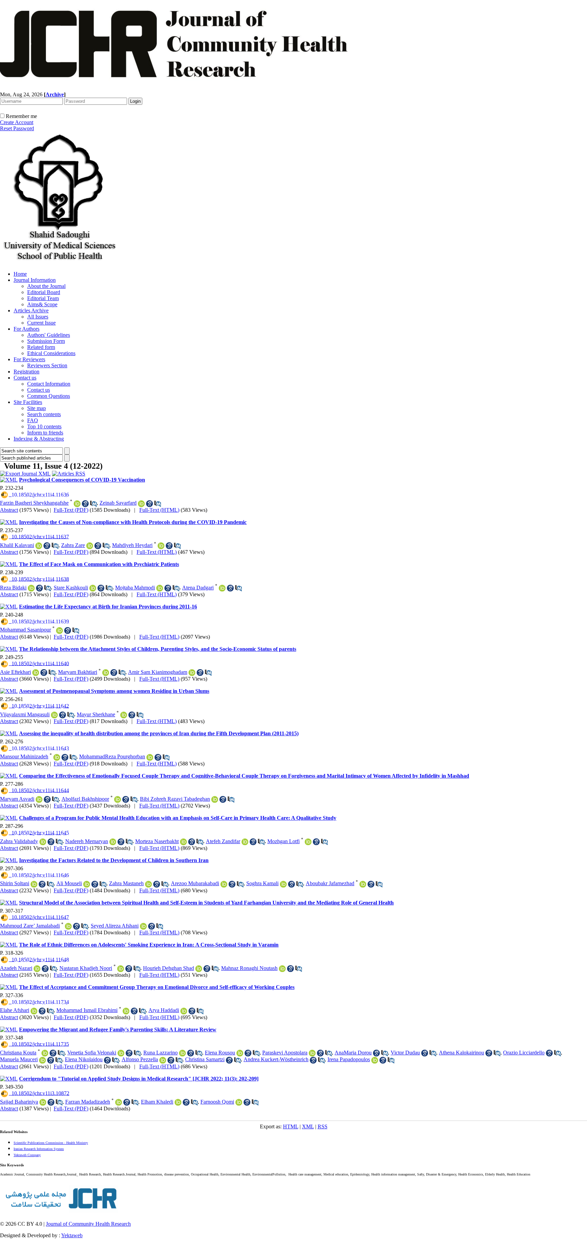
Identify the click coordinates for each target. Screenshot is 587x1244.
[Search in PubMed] (93, 503)
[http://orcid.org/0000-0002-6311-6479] (222, 588)
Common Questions (48, 396)
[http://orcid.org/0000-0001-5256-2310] (148, 884)
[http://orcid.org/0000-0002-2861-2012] (54, 715)
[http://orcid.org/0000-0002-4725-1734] (245, 841)
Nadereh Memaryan (86, 841)
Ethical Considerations (51, 353)
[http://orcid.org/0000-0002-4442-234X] (56, 757)
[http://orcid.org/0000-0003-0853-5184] (86, 884)
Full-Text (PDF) (71, 510)
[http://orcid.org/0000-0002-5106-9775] (105, 672)
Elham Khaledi (157, 1102)
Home (20, 274)
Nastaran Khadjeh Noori (85, 968)
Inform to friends (45, 432)
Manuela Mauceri (19, 1059)
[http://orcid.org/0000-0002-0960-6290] (161, 545)
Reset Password (17, 128)
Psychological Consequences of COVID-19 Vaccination (82, 480)
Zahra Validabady (19, 841)
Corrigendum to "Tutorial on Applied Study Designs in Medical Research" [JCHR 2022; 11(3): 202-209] (139, 1079)
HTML (290, 1126)
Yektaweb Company (27, 1155)
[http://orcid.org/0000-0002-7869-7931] (38, 545)
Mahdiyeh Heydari (132, 545)
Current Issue (41, 323)
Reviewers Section (47, 365)
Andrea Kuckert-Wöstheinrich (276, 1059)
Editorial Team (43, 298)
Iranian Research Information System (39, 1149)
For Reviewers (29, 359)
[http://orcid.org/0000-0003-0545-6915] (126, 1011)
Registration (26, 371)
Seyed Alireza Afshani (115, 926)
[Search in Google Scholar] (85, 503)
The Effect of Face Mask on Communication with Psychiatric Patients (99, 564)
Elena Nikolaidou (84, 1059)
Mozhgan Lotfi (283, 841)
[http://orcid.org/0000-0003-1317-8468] (183, 841)
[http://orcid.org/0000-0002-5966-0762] (198, 968)
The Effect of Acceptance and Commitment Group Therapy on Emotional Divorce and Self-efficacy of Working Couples (157, 987)
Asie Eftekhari (15, 672)
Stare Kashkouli (71, 587)
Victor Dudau (405, 1052)
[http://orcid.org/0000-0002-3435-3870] (77, 503)
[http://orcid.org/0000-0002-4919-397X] (223, 884)
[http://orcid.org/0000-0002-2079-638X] (44, 1053)
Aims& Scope (42, 304)
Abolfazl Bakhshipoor (85, 799)
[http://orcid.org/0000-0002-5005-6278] (282, 968)
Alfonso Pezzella (140, 1059)
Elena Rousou (220, 1052)
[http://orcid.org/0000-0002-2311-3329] (143, 926)
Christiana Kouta (18, 1052)
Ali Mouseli (69, 883)
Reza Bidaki (13, 587)
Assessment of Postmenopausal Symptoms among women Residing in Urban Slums (114, 691)
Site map (36, 408)
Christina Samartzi (205, 1059)
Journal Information (35, 280)
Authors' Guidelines (48, 335)
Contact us (25, 378)
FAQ (32, 420)
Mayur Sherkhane (96, 714)
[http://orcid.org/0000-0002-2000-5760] (162, 1060)
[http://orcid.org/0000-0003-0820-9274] (117, 799)
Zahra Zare (73, 545)
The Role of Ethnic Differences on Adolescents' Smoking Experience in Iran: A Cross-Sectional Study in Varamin (149, 945)
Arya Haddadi (163, 1010)
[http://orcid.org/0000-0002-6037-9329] (120, 968)
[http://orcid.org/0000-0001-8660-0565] (42, 841)
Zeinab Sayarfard (118, 503)
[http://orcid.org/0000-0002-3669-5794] (159, 588)
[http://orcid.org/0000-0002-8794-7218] (362, 884)
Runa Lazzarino (160, 1052)
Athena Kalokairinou (461, 1052)
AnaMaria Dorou (353, 1052)
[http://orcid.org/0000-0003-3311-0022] (42, 1060)
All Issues (37, 316)
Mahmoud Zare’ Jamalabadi (30, 926)
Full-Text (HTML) (159, 510)
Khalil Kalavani (17, 545)
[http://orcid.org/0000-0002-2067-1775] (112, 841)
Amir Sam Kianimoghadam (157, 672)
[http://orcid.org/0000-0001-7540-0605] (308, 841)
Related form (41, 347)
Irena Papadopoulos (348, 1059)
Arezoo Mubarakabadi (195, 883)
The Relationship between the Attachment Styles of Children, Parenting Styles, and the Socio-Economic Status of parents (157, 649)
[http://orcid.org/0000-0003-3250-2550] (149, 757)
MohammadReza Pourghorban (112, 756)
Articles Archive (31, 310)
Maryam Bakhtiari (77, 672)
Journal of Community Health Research (88, 1224)
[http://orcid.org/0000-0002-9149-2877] (183, 1011)
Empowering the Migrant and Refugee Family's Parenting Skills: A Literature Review (117, 1029)
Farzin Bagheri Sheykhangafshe (34, 503)
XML (308, 1126)
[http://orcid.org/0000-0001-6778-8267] (89, 545)
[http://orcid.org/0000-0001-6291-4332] (374, 1060)
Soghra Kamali (262, 883)
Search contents (44, 414)
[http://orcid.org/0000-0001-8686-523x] (192, 672)
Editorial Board (43, 292)
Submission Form (46, 341)
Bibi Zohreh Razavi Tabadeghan (175, 799)
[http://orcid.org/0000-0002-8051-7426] (68, 926)
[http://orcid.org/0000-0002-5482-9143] (31, 588)
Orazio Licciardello (524, 1052)
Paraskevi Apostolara (284, 1052)
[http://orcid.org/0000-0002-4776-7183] (121, 1053)
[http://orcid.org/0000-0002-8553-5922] (283, 884)
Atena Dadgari (198, 587)
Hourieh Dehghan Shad (168, 968)
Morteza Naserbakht (157, 841)
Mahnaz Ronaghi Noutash (249, 968)
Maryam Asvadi (17, 799)
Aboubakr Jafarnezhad (330, 883)
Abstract (9, 510)
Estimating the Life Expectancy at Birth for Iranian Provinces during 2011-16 (108, 606)
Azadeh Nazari (16, 968)
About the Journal (46, 286)
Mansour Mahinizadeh (24, 756)
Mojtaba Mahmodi (135, 587)
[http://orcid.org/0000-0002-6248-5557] (214, 799)
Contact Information (48, 384)
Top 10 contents (44, 426)
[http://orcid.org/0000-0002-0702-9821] (141, 503)
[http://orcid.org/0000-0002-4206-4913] (182, 1053)
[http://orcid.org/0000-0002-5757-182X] (42, 1102)
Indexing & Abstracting (39, 439)
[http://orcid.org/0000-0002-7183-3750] (37, 968)
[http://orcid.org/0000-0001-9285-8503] (92, 588)
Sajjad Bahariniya (19, 1102)
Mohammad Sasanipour (25, 630)
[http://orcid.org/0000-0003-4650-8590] (123, 715)
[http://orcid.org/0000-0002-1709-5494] (34, 884)
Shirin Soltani (14, 883)
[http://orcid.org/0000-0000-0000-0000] (178, 1102)
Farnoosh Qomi (217, 1102)
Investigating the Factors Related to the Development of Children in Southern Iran (114, 860)
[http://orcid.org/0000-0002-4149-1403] (39, 799)
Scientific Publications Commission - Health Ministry (51, 1143)
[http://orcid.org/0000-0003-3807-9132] (59, 630)
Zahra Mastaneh (126, 883)
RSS (322, 1126)
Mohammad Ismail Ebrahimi (87, 1010)
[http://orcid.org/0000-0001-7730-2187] (118, 1102)
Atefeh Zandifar (223, 841)
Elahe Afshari (14, 1010)
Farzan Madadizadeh (87, 1102)
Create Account (16, 122)
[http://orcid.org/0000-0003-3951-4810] (35, 672)
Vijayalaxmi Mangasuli (25, 714)
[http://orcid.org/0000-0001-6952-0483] (239, 1053)
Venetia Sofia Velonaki (91, 1052)
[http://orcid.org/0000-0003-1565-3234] (34, 1011)
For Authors (26, 329)
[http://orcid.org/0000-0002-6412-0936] (312, 1053)
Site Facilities (28, 402)
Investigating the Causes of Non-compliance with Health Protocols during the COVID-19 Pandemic (133, 522)
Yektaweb (72, 1235)
